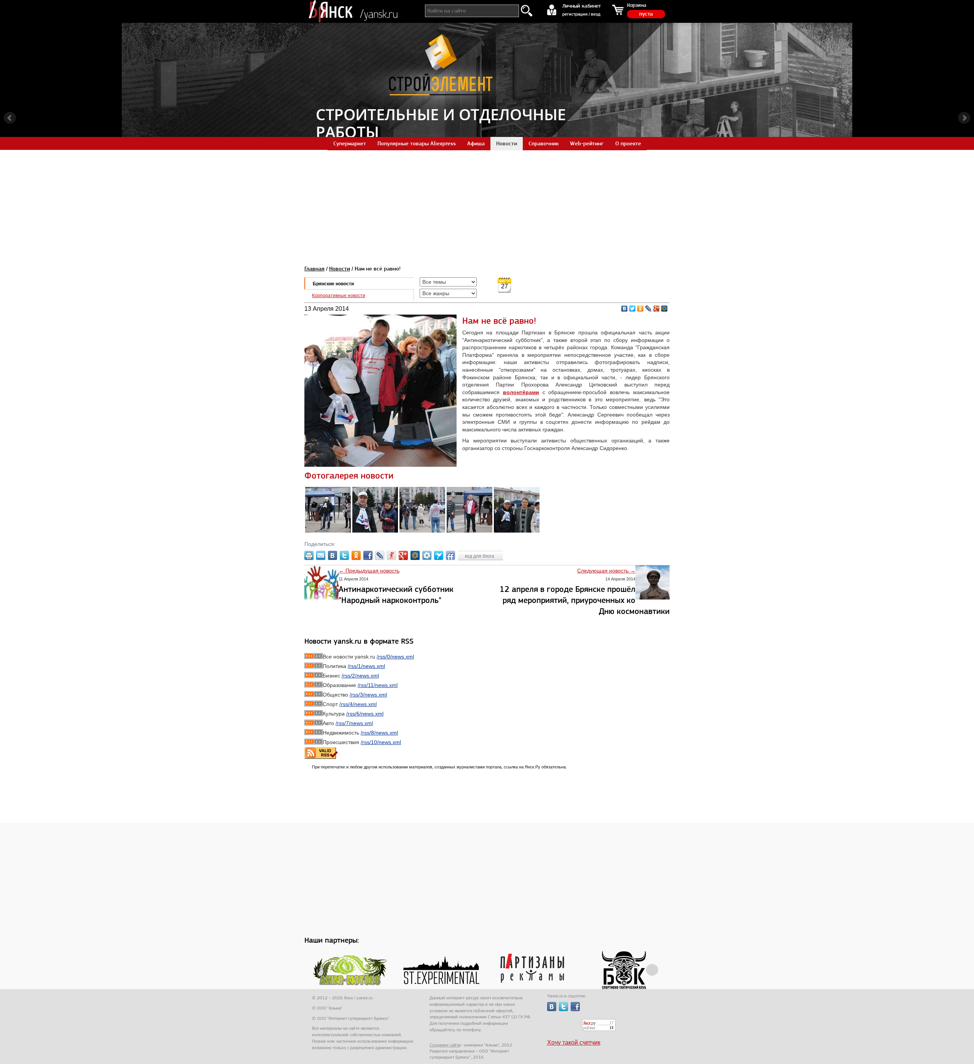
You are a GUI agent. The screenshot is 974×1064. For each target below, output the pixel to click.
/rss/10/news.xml (381, 742)
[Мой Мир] (664, 308)
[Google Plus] (656, 308)
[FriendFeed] (450, 555)
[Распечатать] (309, 555)
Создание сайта (445, 1045)
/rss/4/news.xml (358, 704)
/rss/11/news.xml (378, 685)
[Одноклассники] (641, 308)
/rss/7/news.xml (354, 723)
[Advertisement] (487, 203)
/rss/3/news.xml (368, 695)
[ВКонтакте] (625, 308)
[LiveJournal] (649, 308)
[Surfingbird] (438, 555)
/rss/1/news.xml (366, 666)
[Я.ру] (391, 555)
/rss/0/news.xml (395, 657)
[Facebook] (367, 555)
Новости (339, 268)
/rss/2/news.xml (360, 676)
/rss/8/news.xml (379, 733)
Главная (314, 268)
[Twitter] (633, 308)
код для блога (480, 556)
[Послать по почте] (320, 555)
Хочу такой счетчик (573, 1042)
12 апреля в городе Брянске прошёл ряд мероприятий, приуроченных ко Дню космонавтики (585, 600)
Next (964, 118)
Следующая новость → (606, 571)
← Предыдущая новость (369, 571)
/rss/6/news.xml (365, 714)
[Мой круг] (426, 555)
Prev (10, 118)
